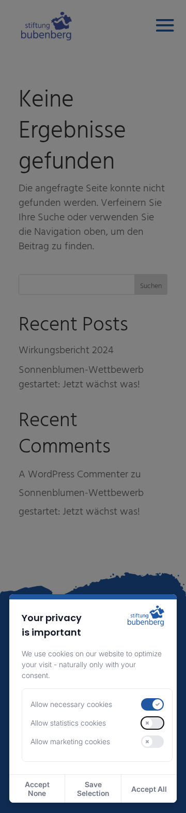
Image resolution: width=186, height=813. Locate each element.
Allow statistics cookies (68, 722)
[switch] (152, 704)
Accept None (37, 788)
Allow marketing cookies (70, 741)
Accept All (149, 789)
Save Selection (93, 788)
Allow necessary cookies (71, 704)
